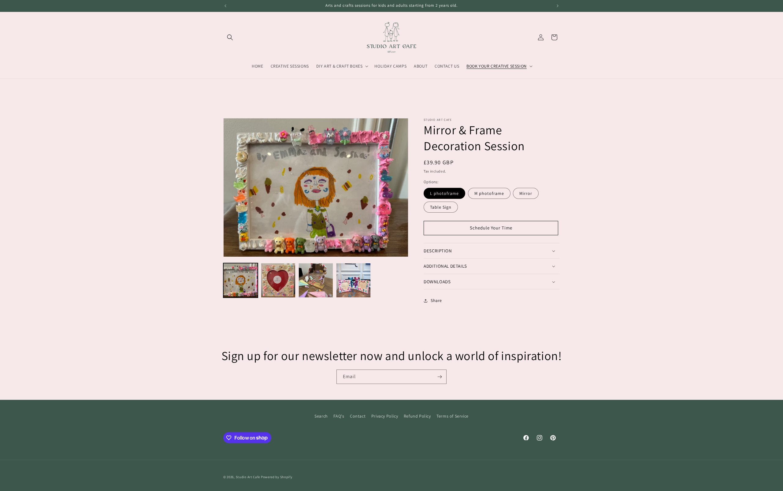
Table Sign (440, 207)
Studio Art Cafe (248, 477)
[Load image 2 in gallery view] (278, 280)
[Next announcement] (557, 6)
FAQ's (338, 416)
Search (321, 416)
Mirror (525, 193)
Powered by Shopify (276, 477)
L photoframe (444, 193)
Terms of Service (452, 416)
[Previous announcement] (225, 6)
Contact (358, 416)
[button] (230, 37)
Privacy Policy (384, 416)
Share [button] (436, 300)
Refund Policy (417, 416)
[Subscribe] (439, 377)
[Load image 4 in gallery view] (316, 280)
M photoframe (489, 193)
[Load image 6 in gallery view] (353, 280)
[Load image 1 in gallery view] (240, 280)
